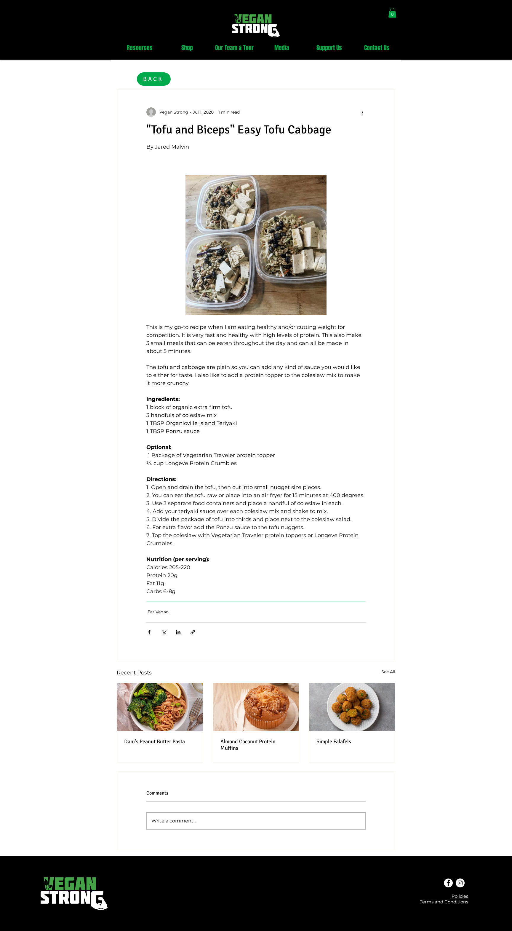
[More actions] (362, 112)
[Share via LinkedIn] (178, 632)
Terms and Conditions (444, 902)
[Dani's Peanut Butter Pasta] (160, 707)
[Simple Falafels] (352, 707)
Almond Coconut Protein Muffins (248, 744)
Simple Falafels (333, 741)
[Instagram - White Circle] (460, 883)
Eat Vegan (158, 612)
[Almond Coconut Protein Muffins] (256, 707)
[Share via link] (193, 632)
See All (388, 671)
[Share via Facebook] (149, 632)
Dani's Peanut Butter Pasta (154, 741)
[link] (392, 12)
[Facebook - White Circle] (448, 883)
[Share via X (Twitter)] (164, 632)
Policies (460, 896)
